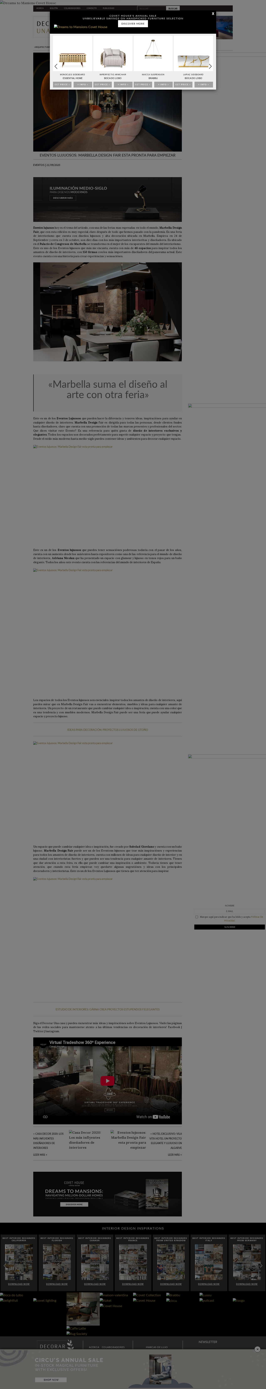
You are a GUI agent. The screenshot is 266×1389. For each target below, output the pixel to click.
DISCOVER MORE (133, 23)
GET (62, 85)
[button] (210, 66)
